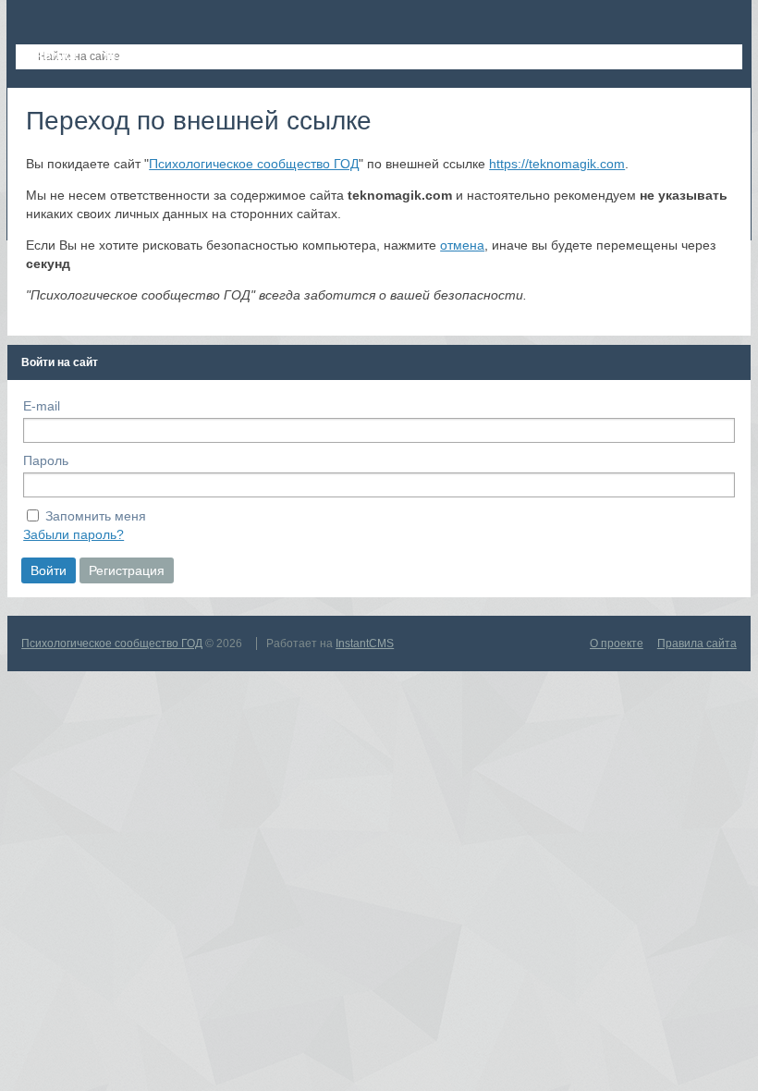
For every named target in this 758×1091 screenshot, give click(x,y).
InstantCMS (365, 643)
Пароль (45, 460)
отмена (462, 245)
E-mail (41, 405)
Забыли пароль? (73, 534)
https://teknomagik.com (557, 163)
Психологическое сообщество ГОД (254, 163)
